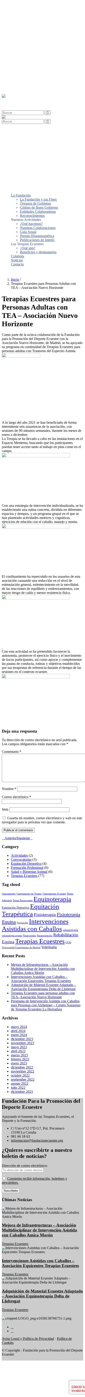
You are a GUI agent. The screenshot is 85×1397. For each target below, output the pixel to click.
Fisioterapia (45, 914)
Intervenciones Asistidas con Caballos (35, 925)
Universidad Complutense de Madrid (21, 947)
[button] (14, 100)
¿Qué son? (27, 68)
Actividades (19, 855)
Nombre (9, 789)
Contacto (17, 84)
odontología (70, 930)
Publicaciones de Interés (37, 60)
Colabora (17, 76)
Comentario (11, 752)
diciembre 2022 (22, 1067)
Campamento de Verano (29, 893)
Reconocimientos (32, 36)
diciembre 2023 (22, 1039)
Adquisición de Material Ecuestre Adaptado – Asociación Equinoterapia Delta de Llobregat (43, 987)
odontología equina (12, 935)
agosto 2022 (19, 1083)
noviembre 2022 (22, 1071)
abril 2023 (18, 1051)
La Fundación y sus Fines (38, 19)
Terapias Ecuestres (24, 876)
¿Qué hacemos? (31, 44)
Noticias (17, 80)
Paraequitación (44, 935)
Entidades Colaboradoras (38, 32)
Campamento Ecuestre (54, 893)
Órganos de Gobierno (35, 23)
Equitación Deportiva (26, 863)
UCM (68, 942)
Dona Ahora (10, 272)
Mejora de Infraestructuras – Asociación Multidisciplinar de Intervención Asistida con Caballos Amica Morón (43, 969)
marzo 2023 (19, 1055)
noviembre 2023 (22, 1043)
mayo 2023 (19, 1047)
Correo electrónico (16, 797)
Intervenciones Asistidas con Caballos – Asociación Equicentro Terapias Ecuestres (41, 979)
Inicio (15, 279)
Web (5, 809)
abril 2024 (18, 1031)
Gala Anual (28, 52)
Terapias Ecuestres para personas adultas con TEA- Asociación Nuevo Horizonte (43, 995)
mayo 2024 (19, 1027)
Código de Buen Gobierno (39, 27)
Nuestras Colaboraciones (38, 48)
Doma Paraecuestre (23, 900)
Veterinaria (49, 947)
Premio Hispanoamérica (37, 56)
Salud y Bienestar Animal (29, 872)
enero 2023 (19, 1063)
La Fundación (21, 15)
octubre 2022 (20, 1075)
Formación (22, 923)
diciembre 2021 (22, 1092)
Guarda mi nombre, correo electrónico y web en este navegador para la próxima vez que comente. (42, 820)
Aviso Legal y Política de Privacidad (28, 1338)
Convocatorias (21, 859)
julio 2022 (18, 1087)
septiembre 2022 (22, 1079)
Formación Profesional (27, 867)
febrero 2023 (20, 1059)
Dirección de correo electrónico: (25, 1166)
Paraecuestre (29, 935)
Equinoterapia (52, 899)
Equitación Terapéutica (30, 910)
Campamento (9, 893)
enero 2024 (19, 1035)
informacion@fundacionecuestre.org (37, 1140)
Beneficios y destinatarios (38, 72)
